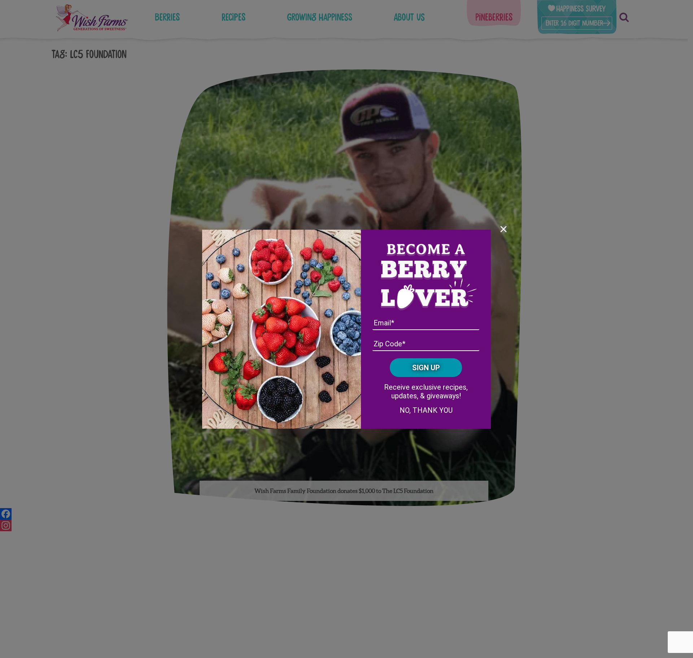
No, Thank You (426, 410)
